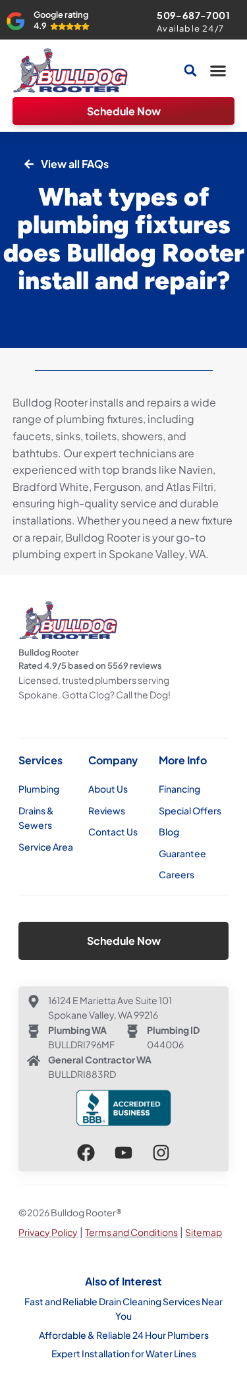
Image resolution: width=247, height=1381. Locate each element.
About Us (108, 789)
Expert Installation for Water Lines (123, 1353)
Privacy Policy (48, 1232)
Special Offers (190, 810)
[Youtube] (123, 1153)
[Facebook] (86, 1153)
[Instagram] (161, 1153)
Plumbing (38, 789)
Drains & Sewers (36, 817)
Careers (176, 874)
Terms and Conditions (131, 1232)
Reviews (106, 810)
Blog (169, 831)
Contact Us (113, 831)
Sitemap (203, 1232)
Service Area (45, 847)
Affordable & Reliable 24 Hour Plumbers (124, 1335)
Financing (179, 789)
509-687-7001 (193, 15)
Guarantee (182, 853)
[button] (218, 71)
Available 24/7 (190, 28)
